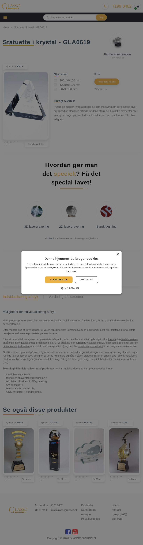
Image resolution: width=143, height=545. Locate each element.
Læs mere (71, 271)
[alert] (71, 272)
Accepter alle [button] (58, 279)
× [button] (117, 254)
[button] (71, 288)
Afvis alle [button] (86, 279)
